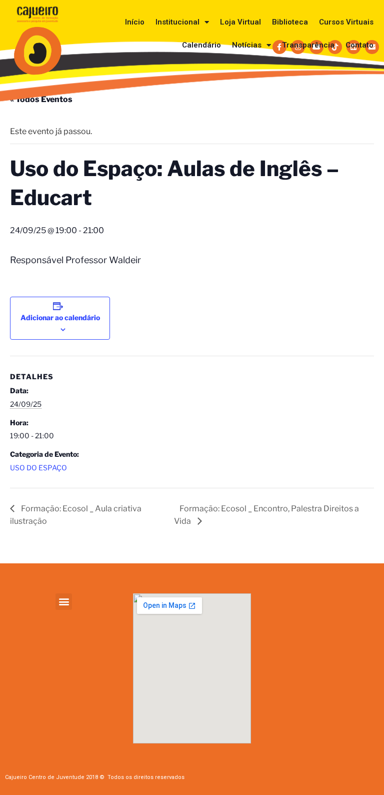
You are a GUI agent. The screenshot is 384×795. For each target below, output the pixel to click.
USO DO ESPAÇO (38, 467)
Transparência (308, 45)
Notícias (247, 45)
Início (134, 22)
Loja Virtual (240, 22)
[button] (64, 601)
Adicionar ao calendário (60, 317)
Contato (360, 45)
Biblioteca (290, 22)
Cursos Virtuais (346, 22)
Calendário (201, 45)
